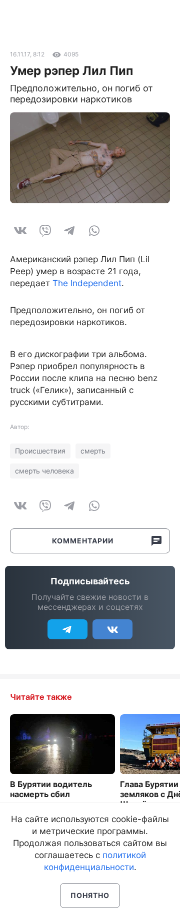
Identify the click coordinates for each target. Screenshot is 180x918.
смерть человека (44, 470)
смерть (93, 451)
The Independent (87, 283)
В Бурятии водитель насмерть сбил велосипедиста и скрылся (51, 799)
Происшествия (40, 451)
